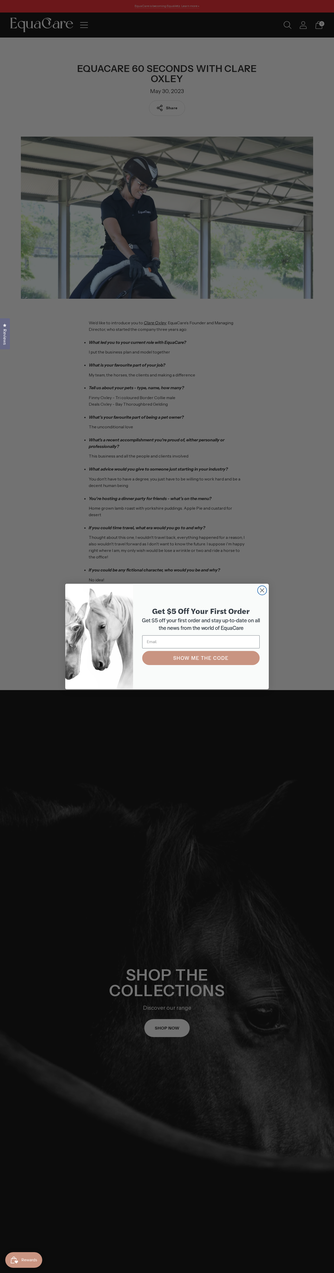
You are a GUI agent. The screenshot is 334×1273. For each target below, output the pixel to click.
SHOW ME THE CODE (201, 657)
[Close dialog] (262, 590)
